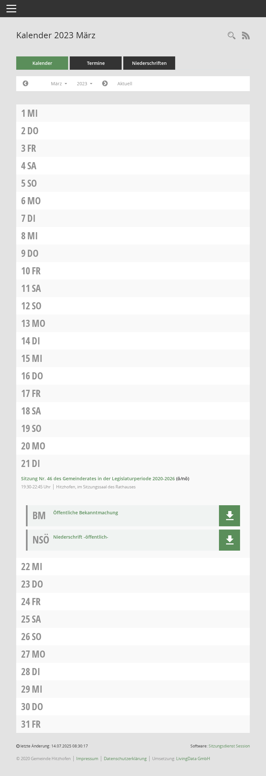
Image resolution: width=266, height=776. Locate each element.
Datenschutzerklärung (125, 758)
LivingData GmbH (193, 758)
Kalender (42, 63)
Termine (96, 63)
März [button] (57, 83)
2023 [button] (83, 83)
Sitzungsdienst (229, 746)
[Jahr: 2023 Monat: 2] (25, 84)
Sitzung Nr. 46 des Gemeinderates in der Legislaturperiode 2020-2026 (98, 478)
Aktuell (124, 83)
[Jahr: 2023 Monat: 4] (105, 84)
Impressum (87, 758)
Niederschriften (149, 63)
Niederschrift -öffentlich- (80, 537)
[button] (229, 515)
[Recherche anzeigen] (231, 35)
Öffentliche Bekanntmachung (85, 513)
